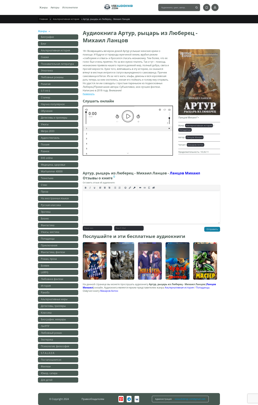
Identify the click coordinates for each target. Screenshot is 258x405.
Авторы (55, 7)
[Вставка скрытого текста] (153, 187)
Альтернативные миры (54, 299)
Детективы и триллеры (54, 117)
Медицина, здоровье (53, 164)
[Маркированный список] (115, 187)
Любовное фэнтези (52, 279)
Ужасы (45, 124)
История (46, 285)
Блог (43, 43)
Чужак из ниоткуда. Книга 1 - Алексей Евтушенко (177, 248)
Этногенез (47, 70)
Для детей (46, 380)
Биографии (47, 37)
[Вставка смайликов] (125, 187)
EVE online (47, 158)
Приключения (49, 245)
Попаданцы (47, 238)
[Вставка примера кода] (144, 187)
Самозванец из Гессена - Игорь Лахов (92, 248)
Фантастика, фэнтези (53, 252)
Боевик (45, 265)
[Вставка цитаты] (140, 187)
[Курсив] (90, 187)
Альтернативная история (66, 19)
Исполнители (70, 7)
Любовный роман (51, 332)
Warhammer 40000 (52, 171)
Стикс (44, 185)
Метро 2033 (47, 131)
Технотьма (47, 178)
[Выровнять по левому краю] (100, 187)
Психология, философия (55, 346)
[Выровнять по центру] (105, 187)
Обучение (47, 111)
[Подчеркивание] (94, 187)
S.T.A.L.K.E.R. (48, 353)
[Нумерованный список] (119, 187)
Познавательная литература (57, 63)
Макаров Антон (196, 144)
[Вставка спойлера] (149, 187)
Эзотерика (47, 339)
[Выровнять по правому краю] (109, 187)
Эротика (45, 211)
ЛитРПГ (45, 326)
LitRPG (44, 272)
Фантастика (47, 225)
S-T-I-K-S (45, 90)
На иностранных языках (55, 198)
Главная (43, 19)
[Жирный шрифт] (85, 187)
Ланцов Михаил (194, 137)
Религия (45, 84)
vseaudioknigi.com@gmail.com (190, 399)
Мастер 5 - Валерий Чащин (205, 247)
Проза (44, 191)
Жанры (43, 7)
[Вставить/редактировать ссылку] (130, 187)
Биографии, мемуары (53, 319)
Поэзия (45, 144)
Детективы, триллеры (53, 306)
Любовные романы (52, 77)
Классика (46, 312)
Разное (45, 151)
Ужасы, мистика (50, 232)
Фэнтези (46, 366)
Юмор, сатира (49, 373)
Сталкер (45, 97)
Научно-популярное (53, 104)
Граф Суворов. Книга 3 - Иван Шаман (119, 248)
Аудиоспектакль (50, 137)
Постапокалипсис (51, 359)
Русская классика (51, 205)
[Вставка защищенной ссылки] (134, 187)
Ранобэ (45, 292)
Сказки (45, 57)
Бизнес (45, 218)
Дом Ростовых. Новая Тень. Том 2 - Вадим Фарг (149, 248)
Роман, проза (49, 258)
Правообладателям (93, 399)
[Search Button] (196, 7)
